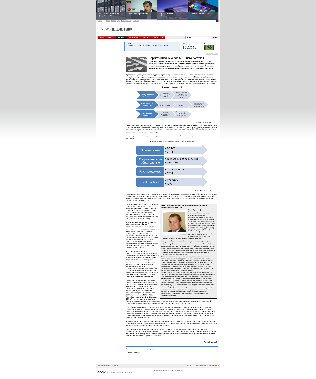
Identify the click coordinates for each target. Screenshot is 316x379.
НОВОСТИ (111, 37)
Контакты (132, 372)
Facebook (136, 21)
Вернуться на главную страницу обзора (142, 349)
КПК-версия (195, 365)
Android (113, 21)
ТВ (162, 37)
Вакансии (125, 372)
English (100, 21)
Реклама (118, 372)
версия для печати (212, 53)
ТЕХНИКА (155, 37)
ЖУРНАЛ (145, 37)
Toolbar (188, 365)
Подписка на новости (207, 365)
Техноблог (101, 365)
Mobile (108, 21)
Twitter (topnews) (126, 21)
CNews (180, 371)
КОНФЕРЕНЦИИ (134, 37)
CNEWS (101, 37)
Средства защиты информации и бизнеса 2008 (147, 45)
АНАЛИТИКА (121, 37)
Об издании (111, 372)
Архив (116, 365)
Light (118, 21)
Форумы (107, 365)
